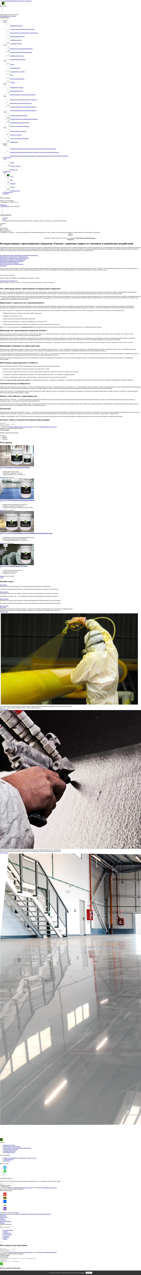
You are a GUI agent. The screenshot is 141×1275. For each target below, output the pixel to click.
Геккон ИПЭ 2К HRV (26, 533)
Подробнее (82, 1272)
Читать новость (4, 592)
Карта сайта (3, 1214)
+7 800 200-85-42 (4, 206)
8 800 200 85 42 (15, 1)
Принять (89, 1272)
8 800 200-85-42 (4, 16)
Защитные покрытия (9, 1145)
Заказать (2, 477)
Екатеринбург (7, 1233)
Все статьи (3, 607)
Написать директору (25, 1)
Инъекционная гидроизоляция (11, 1146)
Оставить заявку (5, 430)
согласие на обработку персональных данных (20, 427)
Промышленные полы (9, 1151)
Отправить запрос (5, 1186)
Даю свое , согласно (29, 427)
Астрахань (6, 1236)
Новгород (6, 1237)
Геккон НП (15, 467)
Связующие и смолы (9, 1152)
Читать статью (4, 611)
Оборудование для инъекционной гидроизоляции (17, 1148)
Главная (5, 218)
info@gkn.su (12, 16)
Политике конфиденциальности (48, 427)
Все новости (3, 585)
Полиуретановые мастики (10, 1149)
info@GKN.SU (13, 281)
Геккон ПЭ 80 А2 (13, 566)
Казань (5, 1239)
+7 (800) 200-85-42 (8, 1159)
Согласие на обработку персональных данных (20, 1214)
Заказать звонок (5, 17)
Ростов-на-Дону (7, 1234)
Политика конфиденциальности (42, 1214)
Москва (5, 1231)
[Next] (1, 578)
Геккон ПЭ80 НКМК (17, 500)
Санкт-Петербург (6, 1)
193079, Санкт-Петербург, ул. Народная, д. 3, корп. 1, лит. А (20, 1158)
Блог (4, 219)
